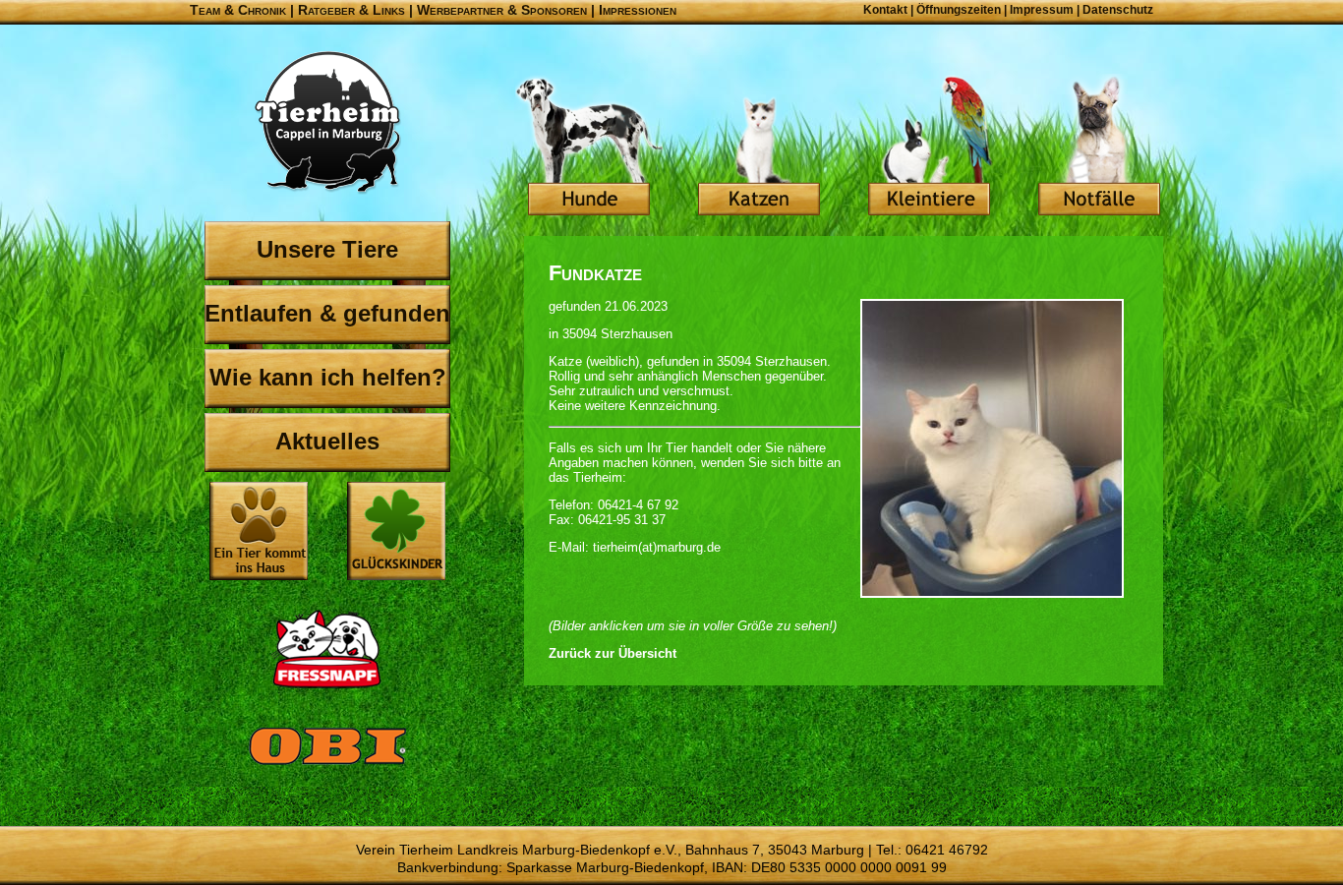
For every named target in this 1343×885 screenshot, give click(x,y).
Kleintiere (929, 147)
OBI (327, 767)
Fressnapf (327, 649)
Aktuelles (327, 441)
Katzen (759, 147)
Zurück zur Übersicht (612, 653)
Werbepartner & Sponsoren (502, 10)
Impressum (1042, 10)
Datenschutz (1117, 10)
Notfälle (1099, 147)
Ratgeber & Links (351, 10)
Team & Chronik (238, 10)
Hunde (589, 147)
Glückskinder (396, 533)
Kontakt (885, 10)
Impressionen (637, 10)
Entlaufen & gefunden (327, 313)
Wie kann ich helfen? (327, 377)
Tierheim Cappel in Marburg (327, 123)
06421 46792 (946, 849)
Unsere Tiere (327, 249)
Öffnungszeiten (958, 10)
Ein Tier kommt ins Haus (258, 531)
